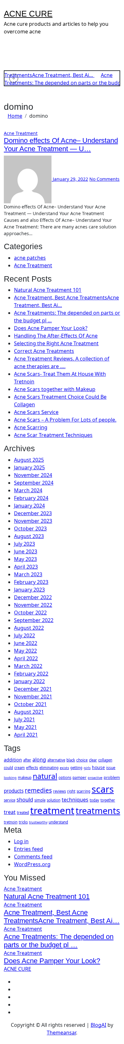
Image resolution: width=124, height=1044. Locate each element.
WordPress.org (32, 864)
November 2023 (33, 520)
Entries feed (28, 848)
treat (10, 812)
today (94, 800)
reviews (59, 791)
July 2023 (24, 543)
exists (64, 767)
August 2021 (29, 711)
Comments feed (33, 856)
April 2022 (26, 658)
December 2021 (33, 688)
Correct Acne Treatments (44, 350)
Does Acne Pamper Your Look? (50, 328)
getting (76, 767)
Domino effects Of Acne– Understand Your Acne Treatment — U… (61, 145)
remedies (38, 790)
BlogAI (98, 1024)
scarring (83, 791)
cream (19, 767)
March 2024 (28, 490)
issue (110, 767)
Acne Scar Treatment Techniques (53, 434)
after (27, 760)
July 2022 (24, 635)
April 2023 (26, 566)
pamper (79, 777)
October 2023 (30, 528)
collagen (105, 760)
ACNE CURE (28, 13)
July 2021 (24, 719)
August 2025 (29, 459)
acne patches (30, 257)
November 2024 (33, 475)
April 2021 (26, 734)
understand (58, 822)
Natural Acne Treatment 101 (47, 289)
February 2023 (31, 581)
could (8, 767)
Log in (21, 841)
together (107, 800)
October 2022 (30, 612)
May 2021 (25, 727)
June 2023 (25, 551)
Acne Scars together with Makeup (54, 389)
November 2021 (33, 696)
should (25, 799)
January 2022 (29, 681)
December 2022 (33, 597)
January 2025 (29, 467)
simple (39, 800)
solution (53, 800)
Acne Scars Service (36, 412)
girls (87, 768)
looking (10, 777)
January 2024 (29, 505)
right (71, 791)
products (14, 791)
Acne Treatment (21, 133)
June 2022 (25, 643)
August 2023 (29, 536)
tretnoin (10, 822)
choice (82, 759)
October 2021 (30, 704)
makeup (24, 777)
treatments (98, 810)
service (9, 800)
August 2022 (29, 627)
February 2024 (31, 497)
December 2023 (33, 513)
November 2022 (33, 604)
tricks (23, 822)
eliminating (49, 767)
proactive (95, 777)
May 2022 (25, 650)
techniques (75, 799)
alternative (56, 760)
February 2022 (31, 673)
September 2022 (33, 620)
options (65, 777)
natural (45, 776)
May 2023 (25, 559)
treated (23, 812)
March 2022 (28, 665)
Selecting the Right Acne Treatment (56, 343)
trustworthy (38, 822)
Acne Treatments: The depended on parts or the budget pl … (59, 941)
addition (13, 760)
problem (112, 777)
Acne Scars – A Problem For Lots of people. (65, 419)
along (39, 759)
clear (93, 760)
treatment (52, 810)
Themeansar (61, 1032)
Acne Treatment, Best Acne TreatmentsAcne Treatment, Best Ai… (62, 916)
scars (103, 789)
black (70, 760)
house (98, 767)
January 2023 (29, 589)
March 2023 (28, 574)
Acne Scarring (30, 427)
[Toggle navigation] (8, 5)
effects (32, 767)
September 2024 (33, 482)
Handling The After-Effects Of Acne (56, 335)
